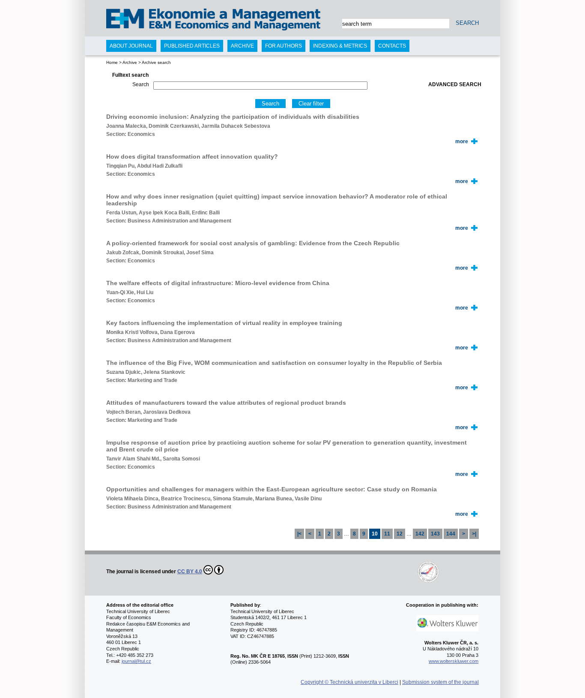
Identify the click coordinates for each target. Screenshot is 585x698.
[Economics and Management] (141, 20)
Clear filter (311, 103)
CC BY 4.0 (189, 572)
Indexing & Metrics (340, 46)
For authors (283, 46)
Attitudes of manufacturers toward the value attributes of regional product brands (226, 402)
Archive (129, 62)
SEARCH (467, 23)
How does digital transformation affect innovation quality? (192, 156)
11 (387, 534)
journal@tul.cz (136, 661)
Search (140, 84)
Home (112, 62)
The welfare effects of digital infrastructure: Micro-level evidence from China (217, 283)
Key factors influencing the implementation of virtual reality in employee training (224, 322)
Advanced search (454, 84)
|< (299, 534)
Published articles (192, 46)
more (461, 141)
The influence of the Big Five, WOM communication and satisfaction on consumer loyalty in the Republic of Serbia (274, 362)
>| (474, 534)
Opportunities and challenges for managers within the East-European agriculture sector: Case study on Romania (271, 489)
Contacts (392, 46)
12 (400, 534)
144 (450, 534)
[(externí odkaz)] (332, 572)
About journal (131, 46)
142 (419, 534)
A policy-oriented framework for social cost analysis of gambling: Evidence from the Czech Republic (253, 243)
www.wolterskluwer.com (453, 661)
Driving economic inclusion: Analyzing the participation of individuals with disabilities (232, 116)
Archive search (156, 62)
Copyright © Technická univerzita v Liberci (349, 682)
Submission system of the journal (440, 682)
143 (435, 534)
